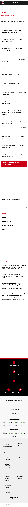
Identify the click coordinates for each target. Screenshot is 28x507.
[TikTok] (21, 2)
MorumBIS (20, 455)
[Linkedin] (10, 165)
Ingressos (4, 229)
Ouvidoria (7, 468)
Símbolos (8, 490)
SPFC (2, 2)
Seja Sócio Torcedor (8, 449)
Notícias (20, 445)
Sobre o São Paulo (7, 455)
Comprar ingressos (7, 446)
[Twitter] (17, 2)
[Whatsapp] (8, 165)
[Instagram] (19, 2)
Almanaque (7, 476)
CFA (20, 459)
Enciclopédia (8, 485)
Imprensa (20, 478)
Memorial (7, 492)
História (4, 233)
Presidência (7, 457)
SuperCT (20, 457)
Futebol (3, 12)
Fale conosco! (20, 476)
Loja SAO (8, 444)
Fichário (8, 487)
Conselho (7, 462)
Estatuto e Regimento (7, 465)
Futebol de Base (6, 221)
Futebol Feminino (7, 225)
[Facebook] (15, 2)
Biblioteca (7, 478)
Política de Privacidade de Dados (14, 497)
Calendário (7, 480)
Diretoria (8, 459)
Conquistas (7, 483)
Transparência (7, 470)
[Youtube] (13, 2)
